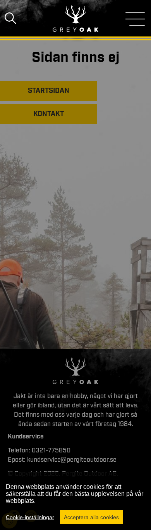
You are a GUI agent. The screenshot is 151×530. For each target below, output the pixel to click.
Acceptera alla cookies (91, 517)
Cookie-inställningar (30, 517)
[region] (75, 501)
